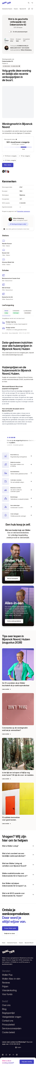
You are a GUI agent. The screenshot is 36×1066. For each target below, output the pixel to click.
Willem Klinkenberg (26, 50)
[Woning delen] (29, 9)
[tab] (6, 312)
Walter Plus (7, 975)
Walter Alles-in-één (11, 978)
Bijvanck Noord (24, 9)
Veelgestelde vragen (11, 1016)
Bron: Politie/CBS (13, 333)
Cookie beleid (8, 1032)
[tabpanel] (18, 324)
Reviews (6, 982)
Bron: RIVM (5, 333)
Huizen (16, 9)
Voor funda (7, 994)
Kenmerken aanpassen (23, 211)
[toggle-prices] (10, 32)
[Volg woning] (32, 9)
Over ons (6, 1005)
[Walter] (6, 3)
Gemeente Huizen (7, 9)
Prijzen (5, 986)
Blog (4, 1009)
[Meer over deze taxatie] (19, 66)
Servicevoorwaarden (11, 1028)
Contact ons (7, 1020)
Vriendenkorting (9, 990)
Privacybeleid (8, 1024)
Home (3, 942)
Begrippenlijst (8, 1013)
